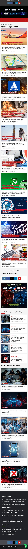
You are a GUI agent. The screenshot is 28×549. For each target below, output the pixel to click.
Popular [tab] (11, 312)
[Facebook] (11, 3)
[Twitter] (14, 3)
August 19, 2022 (10, 266)
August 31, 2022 (10, 51)
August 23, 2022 (10, 195)
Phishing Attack (5, 43)
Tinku (4, 51)
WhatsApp (22, 188)
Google (7, 162)
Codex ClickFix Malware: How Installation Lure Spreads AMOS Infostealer (17, 359)
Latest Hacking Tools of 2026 (8, 114)
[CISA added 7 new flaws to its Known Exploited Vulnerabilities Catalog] (14, 205)
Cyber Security (8, 210)
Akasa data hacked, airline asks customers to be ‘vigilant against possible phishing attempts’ (13, 48)
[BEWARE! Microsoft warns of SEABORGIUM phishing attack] (14, 252)
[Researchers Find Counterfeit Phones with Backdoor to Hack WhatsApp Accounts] (14, 181)
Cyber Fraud (13, 316)
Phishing (16, 259)
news (4, 42)
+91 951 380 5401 (10, 0)
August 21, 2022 (10, 242)
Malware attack (14, 356)
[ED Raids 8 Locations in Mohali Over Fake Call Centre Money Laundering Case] (5, 318)
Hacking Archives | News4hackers (9, 113)
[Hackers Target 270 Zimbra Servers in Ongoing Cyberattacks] (5, 328)
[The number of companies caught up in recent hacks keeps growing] (14, 109)
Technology (5, 139)
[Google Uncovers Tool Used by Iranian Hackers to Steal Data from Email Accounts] (14, 158)
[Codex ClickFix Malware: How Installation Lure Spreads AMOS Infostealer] (5, 358)
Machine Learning (18, 138)
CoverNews (15, 546)
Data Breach (8, 42)
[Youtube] (19, 3)
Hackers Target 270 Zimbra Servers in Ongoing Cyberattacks (18, 329)
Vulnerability (5, 212)
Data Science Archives (10, 136)
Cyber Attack (8, 111)
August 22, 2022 (10, 219)
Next (18, 270)
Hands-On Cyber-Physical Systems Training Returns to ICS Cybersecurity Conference (12, 520)
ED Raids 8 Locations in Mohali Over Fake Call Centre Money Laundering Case (18, 320)
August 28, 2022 (10, 122)
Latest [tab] (4, 312)
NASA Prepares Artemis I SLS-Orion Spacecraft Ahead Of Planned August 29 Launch (13, 145)
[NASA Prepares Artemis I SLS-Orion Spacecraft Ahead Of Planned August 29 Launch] (14, 133)
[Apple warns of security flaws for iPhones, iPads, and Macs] (14, 229)
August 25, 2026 (9, 389)
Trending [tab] (19, 312)
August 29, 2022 (10, 99)
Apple (7, 234)
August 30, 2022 (10, 75)
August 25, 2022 (10, 171)
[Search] (26, 20)
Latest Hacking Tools (20, 113)
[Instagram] (8, 3)
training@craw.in (18, 0)
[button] (2, 20)
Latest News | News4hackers (16, 42)
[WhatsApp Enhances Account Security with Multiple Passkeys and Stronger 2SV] (5, 348)
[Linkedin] (16, 3)
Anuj (4, 389)
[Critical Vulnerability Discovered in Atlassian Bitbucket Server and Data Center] (14, 85)
